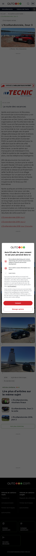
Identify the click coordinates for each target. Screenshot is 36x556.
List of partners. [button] (12, 286)
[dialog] (18, 278)
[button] (18, 273)
